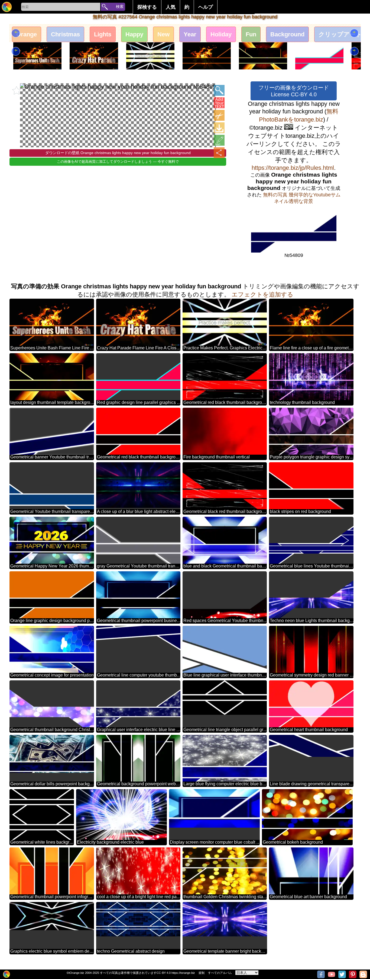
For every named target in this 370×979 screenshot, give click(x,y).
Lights (102, 34)
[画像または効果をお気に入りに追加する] (16, 90)
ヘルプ (205, 7)
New (163, 34)
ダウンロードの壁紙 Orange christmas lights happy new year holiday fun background (118, 153)
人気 (171, 7)
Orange (26, 34)
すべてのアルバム (220, 972)
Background (287, 34)
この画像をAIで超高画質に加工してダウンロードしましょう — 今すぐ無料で (118, 162)
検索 (120, 6)
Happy (134, 34)
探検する (147, 7)
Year (190, 34)
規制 (202, 972)
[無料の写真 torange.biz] (7, 7)
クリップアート (340, 34)
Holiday (221, 34)
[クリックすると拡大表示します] (219, 90)
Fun (251, 34)
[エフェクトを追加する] (219, 140)
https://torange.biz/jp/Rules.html (293, 167)
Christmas (65, 34)
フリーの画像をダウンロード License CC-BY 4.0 (293, 91)
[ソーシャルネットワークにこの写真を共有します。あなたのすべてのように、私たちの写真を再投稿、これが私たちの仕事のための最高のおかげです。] (219, 152)
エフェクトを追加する (262, 294)
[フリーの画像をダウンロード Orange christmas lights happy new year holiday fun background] (219, 127)
